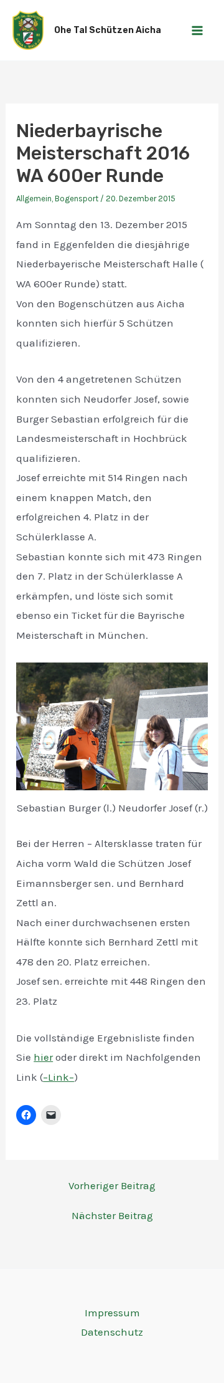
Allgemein (34, 198)
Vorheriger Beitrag (112, 1185)
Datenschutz (112, 1332)
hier (43, 1057)
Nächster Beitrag (112, 1215)
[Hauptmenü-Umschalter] (198, 30)
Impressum (112, 1312)
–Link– (58, 1077)
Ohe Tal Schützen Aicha (107, 30)
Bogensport (76, 198)
